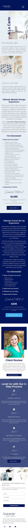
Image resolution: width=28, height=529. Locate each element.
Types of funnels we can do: (12, 275)
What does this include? (11, 139)
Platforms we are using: (11, 291)
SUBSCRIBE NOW (14, 505)
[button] (23, 7)
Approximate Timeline (10, 187)
